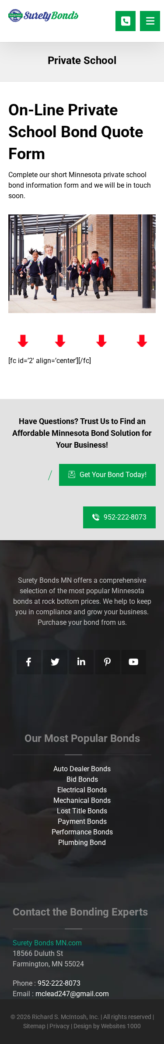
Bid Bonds (82, 779)
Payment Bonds (82, 821)
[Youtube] (134, 662)
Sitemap (34, 1026)
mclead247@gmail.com (72, 994)
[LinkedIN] (81, 662)
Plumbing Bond (82, 842)
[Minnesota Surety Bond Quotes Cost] (43, 15)
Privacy (60, 1026)
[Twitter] (55, 662)
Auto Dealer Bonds (82, 769)
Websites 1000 (121, 1026)
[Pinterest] (107, 662)
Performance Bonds (82, 832)
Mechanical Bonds (82, 800)
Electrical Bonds (82, 790)
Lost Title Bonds (82, 811)
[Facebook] (29, 662)
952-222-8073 (59, 983)
